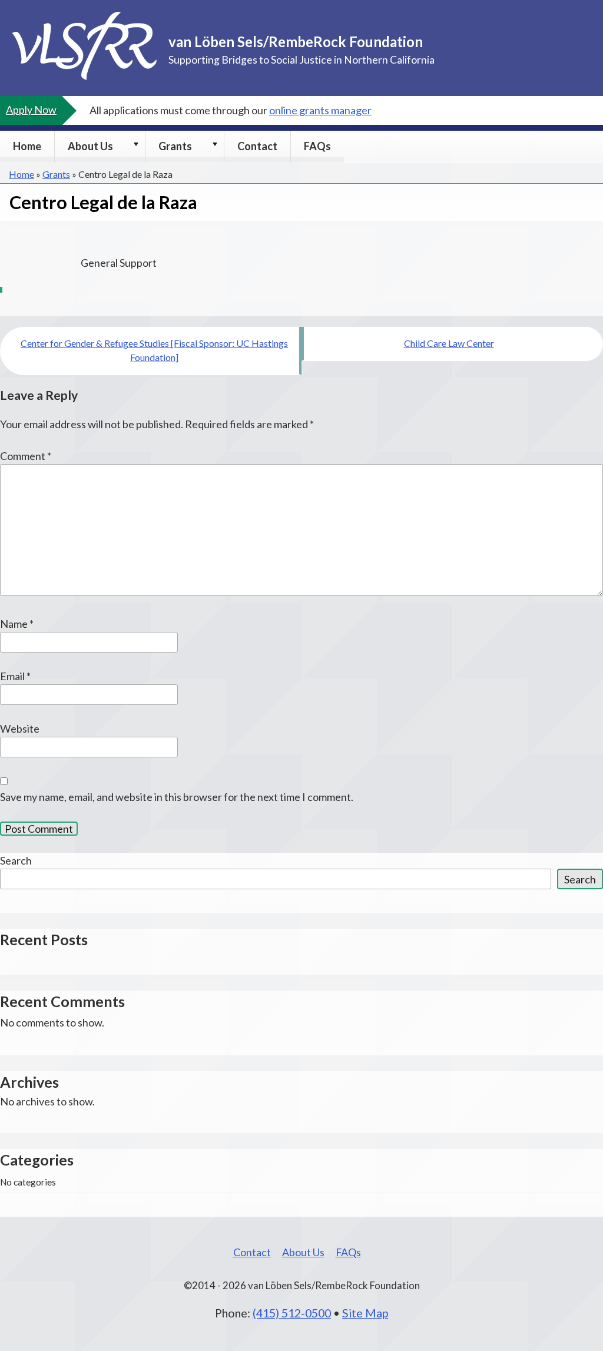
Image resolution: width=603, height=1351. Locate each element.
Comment (25, 455)
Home (27, 146)
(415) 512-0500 (292, 1313)
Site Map (365, 1313)
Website (19, 728)
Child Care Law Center (449, 343)
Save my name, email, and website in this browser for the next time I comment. (176, 796)
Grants (175, 146)
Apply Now (31, 109)
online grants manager (320, 110)
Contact (257, 146)
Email (15, 676)
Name (17, 623)
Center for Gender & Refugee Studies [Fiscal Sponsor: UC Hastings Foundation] (154, 350)
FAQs (317, 146)
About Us (90, 146)
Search (16, 860)
